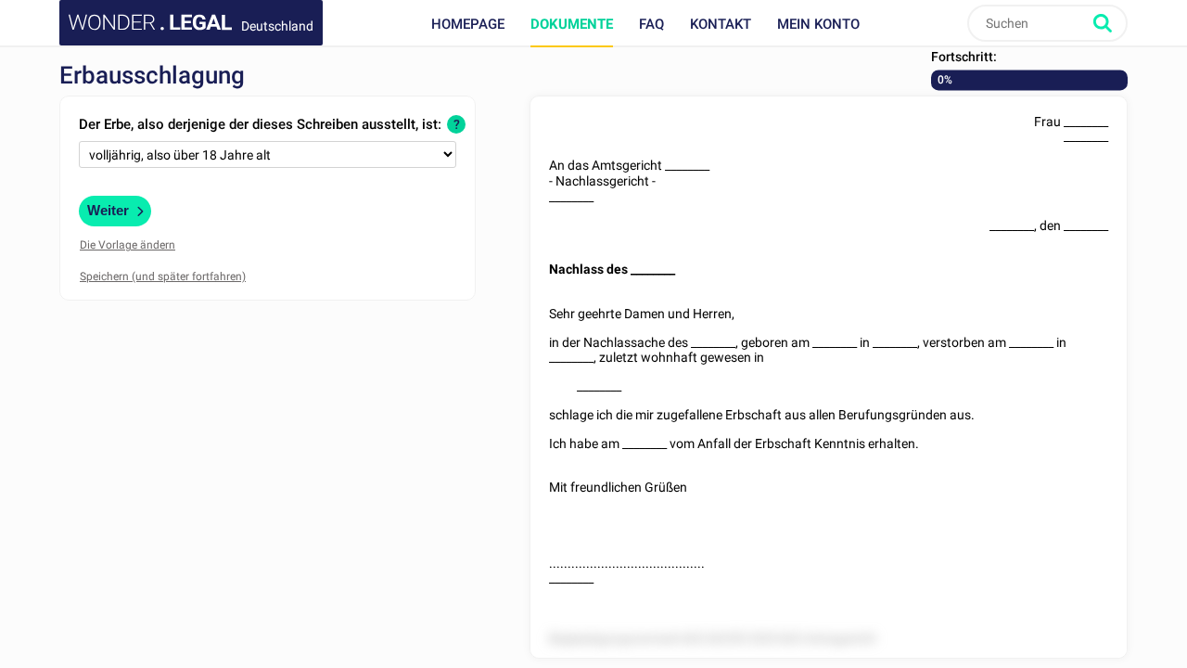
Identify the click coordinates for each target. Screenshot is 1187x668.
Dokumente (571, 24)
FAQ (651, 24)
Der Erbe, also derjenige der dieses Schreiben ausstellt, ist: (260, 124)
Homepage (467, 24)
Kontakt (720, 24)
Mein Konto (818, 24)
